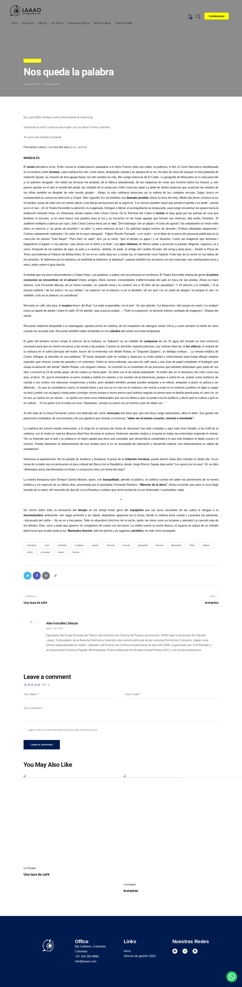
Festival (111, 545)
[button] (231, 976)
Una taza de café (36, 874)
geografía (143, 545)
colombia (62, 545)
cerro (47, 545)
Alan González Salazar (62, 623)
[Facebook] (174, 951)
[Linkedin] (195, 951)
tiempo (75, 552)
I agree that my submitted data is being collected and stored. (62, 729)
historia (159, 545)
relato (30, 552)
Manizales (176, 545)
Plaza (192, 545)
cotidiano (79, 545)
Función (126, 545)
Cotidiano (32, 61)
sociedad (45, 552)
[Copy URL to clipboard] (55, 576)
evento (95, 545)
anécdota (32, 545)
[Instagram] (184, 951)
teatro (61, 552)
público (206, 545)
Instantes (131, 891)
